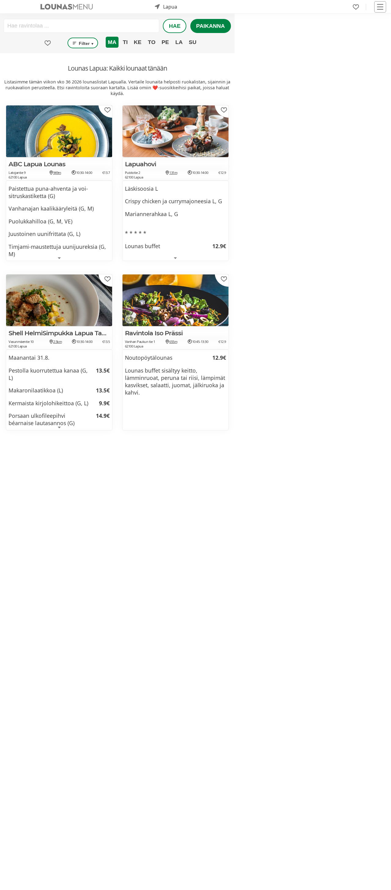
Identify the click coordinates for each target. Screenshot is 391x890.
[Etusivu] (67, 7)
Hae (175, 26)
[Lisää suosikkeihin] (107, 110)
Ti (125, 42)
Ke (137, 42)
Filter (86, 43)
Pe (165, 42)
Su (192, 42)
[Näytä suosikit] (48, 43)
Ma (112, 42)
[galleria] (128, 320)
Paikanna (210, 26)
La (179, 42)
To (151, 42)
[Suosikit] (356, 7)
